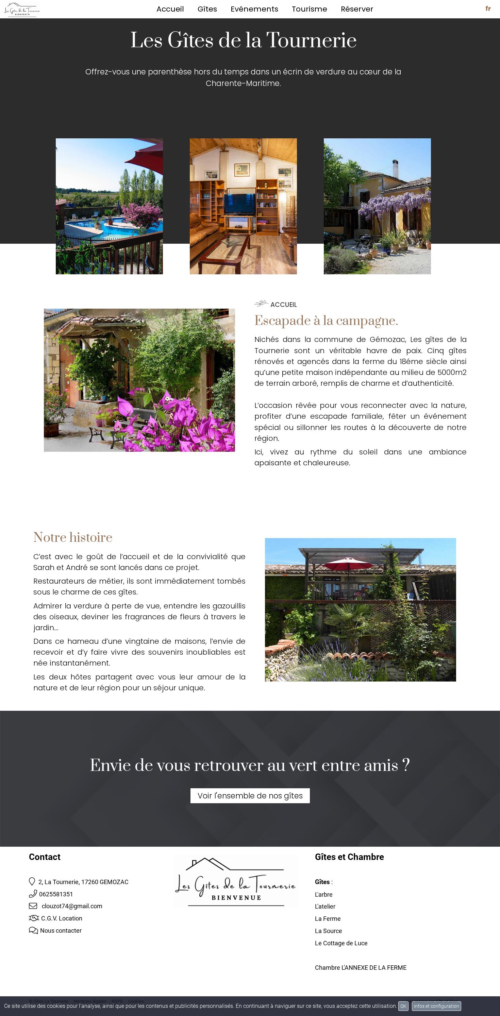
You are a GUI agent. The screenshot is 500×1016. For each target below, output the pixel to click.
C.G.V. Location (61, 918)
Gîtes (207, 9)
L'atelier (325, 906)
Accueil (170, 9)
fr (488, 8)
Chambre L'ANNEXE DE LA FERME (360, 967)
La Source (328, 930)
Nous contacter (61, 930)
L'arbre (324, 894)
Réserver (357, 9)
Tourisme (309, 9)
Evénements (254, 9)
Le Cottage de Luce (341, 943)
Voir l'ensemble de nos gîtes (250, 795)
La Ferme (328, 918)
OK (403, 1006)
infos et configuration (436, 1006)
